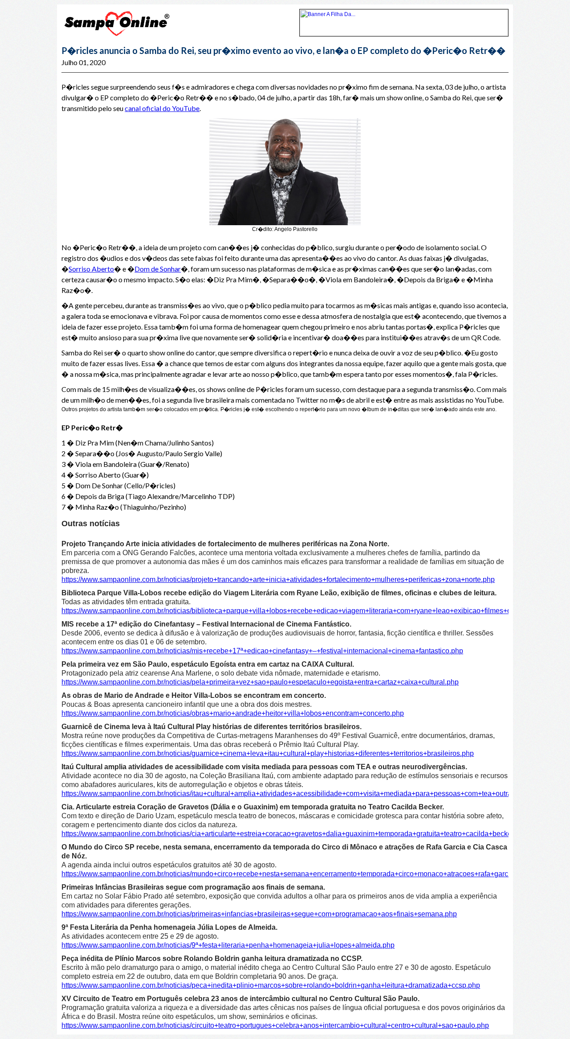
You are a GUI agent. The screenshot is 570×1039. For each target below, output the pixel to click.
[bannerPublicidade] (404, 34)
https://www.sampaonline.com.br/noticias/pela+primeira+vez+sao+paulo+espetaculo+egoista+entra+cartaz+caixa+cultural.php (260, 682)
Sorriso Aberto (91, 268)
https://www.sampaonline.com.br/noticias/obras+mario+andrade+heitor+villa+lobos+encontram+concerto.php (232, 713)
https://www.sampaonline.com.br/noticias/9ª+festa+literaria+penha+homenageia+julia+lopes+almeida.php (228, 945)
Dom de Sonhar (157, 268)
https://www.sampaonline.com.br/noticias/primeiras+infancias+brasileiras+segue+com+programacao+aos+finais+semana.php (259, 914)
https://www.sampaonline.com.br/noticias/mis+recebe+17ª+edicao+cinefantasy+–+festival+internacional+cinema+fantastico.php (262, 651)
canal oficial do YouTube (162, 108)
